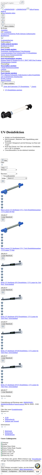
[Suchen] (22, 2)
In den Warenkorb (7, 217)
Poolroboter (5, 51)
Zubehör (14, 62)
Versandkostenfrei (9, 176)
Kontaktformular (17, 409)
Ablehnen (4, 471)
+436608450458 (21, 9)
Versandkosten (36, 459)
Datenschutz (9, 433)
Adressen (23, 34)
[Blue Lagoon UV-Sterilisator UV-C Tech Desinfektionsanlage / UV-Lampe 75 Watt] (12, 232)
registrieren (7, 32)
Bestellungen (5, 35)
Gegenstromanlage (7, 53)
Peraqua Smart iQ (7, 60)
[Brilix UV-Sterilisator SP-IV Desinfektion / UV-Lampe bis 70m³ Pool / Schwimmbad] (12, 369)
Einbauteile (14, 75)
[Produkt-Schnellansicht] (3, 181)
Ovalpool (11, 46)
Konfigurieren (13, 471)
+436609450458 (9, 9)
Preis (3, 168)
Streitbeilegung (10, 434)
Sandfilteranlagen (14, 51)
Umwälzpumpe (25, 51)
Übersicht (4, 34)
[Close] (1, 473)
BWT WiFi (29, 60)
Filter (5, 160)
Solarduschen (18, 77)
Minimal (9, 170)
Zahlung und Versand (12, 421)
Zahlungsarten (30, 34)
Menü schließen (9, 26)
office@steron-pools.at (17, 404)
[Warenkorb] (2, 38)
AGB (6, 417)
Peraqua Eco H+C (19, 60)
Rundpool (4, 46)
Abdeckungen (22, 75)
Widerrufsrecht (9, 419)
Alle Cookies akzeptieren (26, 471)
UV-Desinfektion (31, 53)
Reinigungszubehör (12, 67)
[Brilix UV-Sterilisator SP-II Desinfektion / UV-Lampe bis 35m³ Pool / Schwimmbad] (12, 300)
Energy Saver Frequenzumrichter (11, 55)
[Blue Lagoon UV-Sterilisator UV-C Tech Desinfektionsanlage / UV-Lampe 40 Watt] (12, 194)
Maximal (9, 174)
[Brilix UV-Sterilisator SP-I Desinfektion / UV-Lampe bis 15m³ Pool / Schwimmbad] (12, 266)
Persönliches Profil (13, 34)
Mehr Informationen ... (27, 469)
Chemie (3, 67)
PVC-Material (5, 75)
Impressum (8, 431)
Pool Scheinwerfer (19, 53)
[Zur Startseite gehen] (8, 13)
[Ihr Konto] (3, 22)
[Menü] (3, 15)
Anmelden (4, 30)
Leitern (29, 75)
